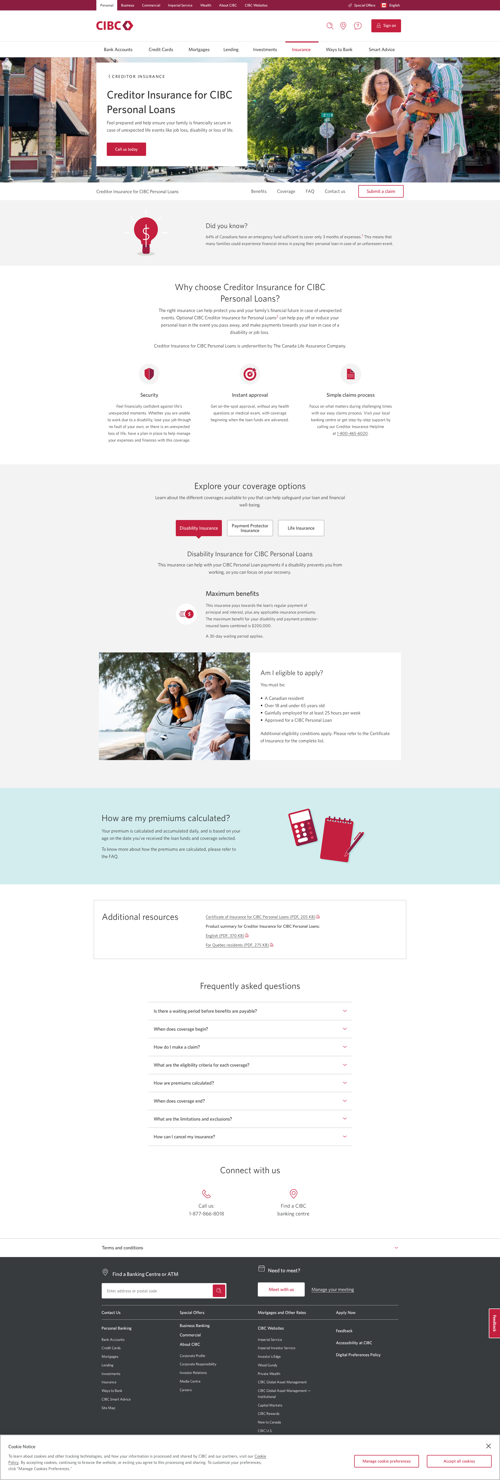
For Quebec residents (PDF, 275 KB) (237, 945)
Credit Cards (161, 49)
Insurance (301, 49)
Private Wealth (269, 1374)
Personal (106, 5)
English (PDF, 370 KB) (225, 935)
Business (127, 5)
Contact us (335, 191)
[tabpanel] (250, 646)
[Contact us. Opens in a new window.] (358, 26)
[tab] (199, 528)
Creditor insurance (138, 76)
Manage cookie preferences (386, 1461)
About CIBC (228, 5)
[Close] (488, 1446)
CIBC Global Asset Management (282, 1382)
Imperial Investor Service (276, 1348)
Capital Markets (270, 1405)
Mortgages (199, 49)
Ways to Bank (339, 49)
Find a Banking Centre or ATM (145, 1274)
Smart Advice (382, 49)
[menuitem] (361, 5)
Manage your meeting (332, 1289)
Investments (265, 49)
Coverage (286, 191)
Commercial (151, 5)
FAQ (310, 191)
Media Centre (190, 1381)
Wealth (205, 5)
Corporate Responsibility (198, 1364)
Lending (231, 49)
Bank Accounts (118, 49)
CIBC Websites (256, 5)
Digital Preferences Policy (358, 1354)
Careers (186, 1390)
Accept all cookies (459, 1461)
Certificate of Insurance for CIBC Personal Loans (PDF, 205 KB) (260, 916)
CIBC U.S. (265, 1431)
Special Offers (364, 5)
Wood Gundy (267, 1365)
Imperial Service (180, 5)
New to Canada (269, 1422)
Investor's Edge (269, 1356)
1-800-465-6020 (352, 433)
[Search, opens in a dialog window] (330, 25)
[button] (391, 5)
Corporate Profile (192, 1356)
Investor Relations (193, 1373)
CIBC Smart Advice (116, 1399)
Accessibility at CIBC (354, 1342)
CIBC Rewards (268, 1413)
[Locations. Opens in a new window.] (343, 26)
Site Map (108, 1408)
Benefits (259, 191)
